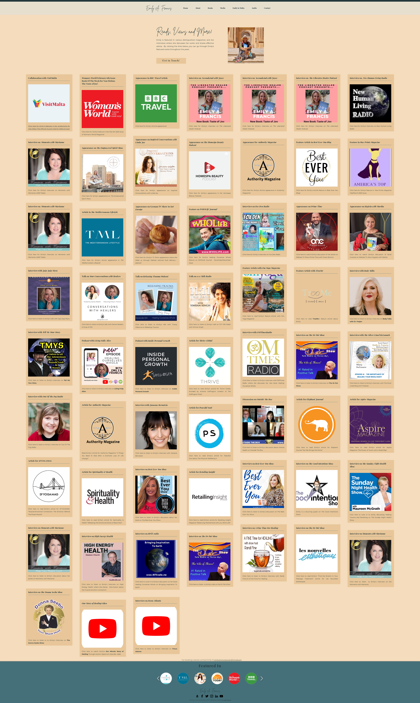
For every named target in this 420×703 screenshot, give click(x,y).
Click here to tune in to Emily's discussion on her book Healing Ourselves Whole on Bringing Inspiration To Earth (156, 584)
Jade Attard (227, 700)
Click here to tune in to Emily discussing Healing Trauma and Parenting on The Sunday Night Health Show (370, 517)
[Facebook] (202, 696)
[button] (166, 678)
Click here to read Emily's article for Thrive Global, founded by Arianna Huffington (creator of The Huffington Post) (210, 391)
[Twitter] (207, 696)
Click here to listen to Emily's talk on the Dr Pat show (209, 584)
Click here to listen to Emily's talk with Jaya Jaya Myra (48, 319)
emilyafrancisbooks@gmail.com (228, 660)
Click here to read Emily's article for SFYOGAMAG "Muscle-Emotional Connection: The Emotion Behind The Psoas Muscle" (49, 511)
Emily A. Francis (159, 8)
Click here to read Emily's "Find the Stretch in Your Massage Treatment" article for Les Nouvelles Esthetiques (317, 578)
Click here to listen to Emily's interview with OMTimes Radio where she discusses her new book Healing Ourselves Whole (263, 383)
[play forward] (261, 678)
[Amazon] (197, 696)
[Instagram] (212, 696)
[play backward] (158, 678)
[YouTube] (221, 696)
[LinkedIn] (216, 696)
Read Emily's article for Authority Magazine (102, 455)
